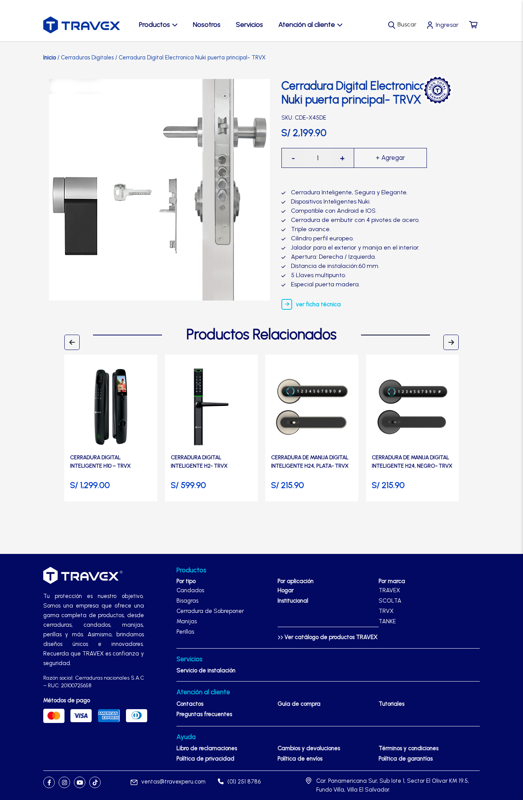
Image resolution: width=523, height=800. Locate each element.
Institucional (293, 600)
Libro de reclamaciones (207, 748)
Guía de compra (299, 703)
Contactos (190, 703)
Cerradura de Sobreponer (210, 611)
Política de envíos (300, 758)
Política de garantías (406, 758)
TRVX (386, 611)
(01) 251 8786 (244, 781)
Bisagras (187, 600)
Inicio (49, 57)
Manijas (187, 621)
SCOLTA (390, 600)
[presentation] (72, 342)
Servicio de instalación (206, 670)
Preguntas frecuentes (204, 714)
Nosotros (207, 24)
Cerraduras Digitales (87, 57)
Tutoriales (391, 703)
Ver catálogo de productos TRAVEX (330, 637)
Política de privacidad (205, 758)
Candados (190, 590)
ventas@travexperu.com (173, 781)
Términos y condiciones (408, 748)
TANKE (387, 621)
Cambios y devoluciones (309, 748)
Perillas (185, 631)
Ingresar (447, 24)
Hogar (286, 590)
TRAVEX (389, 590)
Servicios (249, 24)
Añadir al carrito (390, 158)
